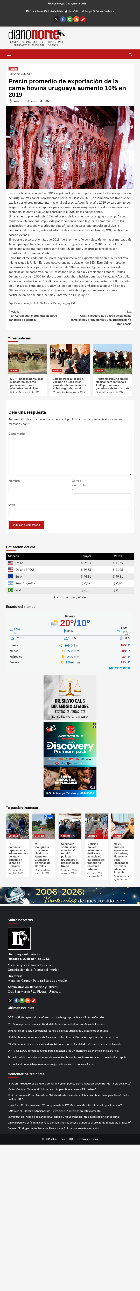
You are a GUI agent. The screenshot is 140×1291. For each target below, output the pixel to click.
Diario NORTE (66, 1139)
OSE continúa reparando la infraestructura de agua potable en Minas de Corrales (18, 855)
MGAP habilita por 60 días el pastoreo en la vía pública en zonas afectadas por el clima (27, 383)
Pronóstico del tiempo (80, 11)
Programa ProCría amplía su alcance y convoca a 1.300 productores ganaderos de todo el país (112, 383)
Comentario (18, 433)
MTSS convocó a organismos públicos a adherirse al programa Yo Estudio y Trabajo (80, 1122)
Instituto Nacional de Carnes (45, 303)
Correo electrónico (79, 485)
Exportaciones (21, 303)
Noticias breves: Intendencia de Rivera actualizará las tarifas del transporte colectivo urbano (95, 857)
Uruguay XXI (68, 303)
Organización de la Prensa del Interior (33, 969)
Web (12, 505)
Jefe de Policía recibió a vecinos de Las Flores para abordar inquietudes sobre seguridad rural (69, 383)
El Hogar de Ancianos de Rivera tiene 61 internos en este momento (61, 1111)
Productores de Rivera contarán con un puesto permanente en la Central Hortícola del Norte (74, 1083)
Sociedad (13, 836)
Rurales (13, 69)
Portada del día (55, 11)
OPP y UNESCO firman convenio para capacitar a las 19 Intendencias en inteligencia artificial (63, 1050)
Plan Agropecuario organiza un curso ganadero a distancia (33, 315)
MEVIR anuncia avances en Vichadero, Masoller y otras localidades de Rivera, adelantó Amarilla (64, 1044)
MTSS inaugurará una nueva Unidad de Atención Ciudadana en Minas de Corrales (42, 855)
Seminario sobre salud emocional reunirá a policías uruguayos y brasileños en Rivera (70, 855)
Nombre (15, 480)
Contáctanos (36, 11)
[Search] (130, 54)
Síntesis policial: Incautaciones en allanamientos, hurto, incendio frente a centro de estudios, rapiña (67, 1057)
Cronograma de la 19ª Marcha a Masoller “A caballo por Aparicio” (82, 1105)
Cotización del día (105, 11)
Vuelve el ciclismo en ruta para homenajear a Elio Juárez (61, 1089)
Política (117, 836)
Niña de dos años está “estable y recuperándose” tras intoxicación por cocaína (72, 1116)
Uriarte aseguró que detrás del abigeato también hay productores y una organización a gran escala (101, 317)
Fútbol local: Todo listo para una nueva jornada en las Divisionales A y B (50, 1064)
